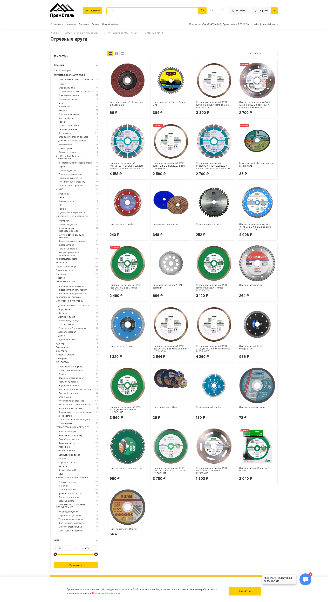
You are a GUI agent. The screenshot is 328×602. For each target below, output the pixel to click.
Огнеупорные (65, 148)
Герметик (63, 486)
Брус (60, 474)
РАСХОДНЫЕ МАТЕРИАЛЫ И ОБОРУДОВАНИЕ (70, 506)
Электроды (61, 358)
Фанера (62, 458)
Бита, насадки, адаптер (70, 435)
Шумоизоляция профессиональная (68, 229)
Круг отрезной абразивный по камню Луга (256, 164)
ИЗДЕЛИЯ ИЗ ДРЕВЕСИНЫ (69, 301)
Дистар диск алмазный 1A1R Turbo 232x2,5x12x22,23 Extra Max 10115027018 (255, 226)
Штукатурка (64, 133)
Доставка (84, 24)
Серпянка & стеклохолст (71, 378)
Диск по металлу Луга (165, 407)
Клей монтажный (67, 489)
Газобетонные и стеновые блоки (75, 162)
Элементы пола (66, 201)
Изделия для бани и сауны (72, 328)
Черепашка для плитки (165, 223)
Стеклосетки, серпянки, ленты (74, 185)
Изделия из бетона (68, 381)
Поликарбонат (65, 423)
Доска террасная (67, 332)
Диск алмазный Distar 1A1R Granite (254, 469)
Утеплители (64, 221)
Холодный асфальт (65, 354)
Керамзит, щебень (67, 129)
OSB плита (61, 351)
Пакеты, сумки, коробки (70, 530)
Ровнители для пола (68, 95)
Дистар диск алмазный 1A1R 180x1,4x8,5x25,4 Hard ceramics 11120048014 (213, 105)
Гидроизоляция (66, 245)
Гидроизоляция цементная (72, 293)
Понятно (245, 591)
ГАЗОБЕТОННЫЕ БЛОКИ (68, 297)
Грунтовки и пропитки (69, 493)
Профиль (63, 209)
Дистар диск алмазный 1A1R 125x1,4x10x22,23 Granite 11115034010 (125, 287)
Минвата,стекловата (66, 259)
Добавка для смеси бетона (72, 140)
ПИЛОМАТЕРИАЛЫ (66, 450)
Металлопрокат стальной (71, 400)
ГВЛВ (61, 197)
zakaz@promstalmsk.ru (266, 24)
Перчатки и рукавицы (69, 515)
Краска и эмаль (66, 501)
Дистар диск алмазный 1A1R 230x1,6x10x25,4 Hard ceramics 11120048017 (213, 348)
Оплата (95, 24)
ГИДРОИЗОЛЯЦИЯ (65, 281)
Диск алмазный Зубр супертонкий (250, 347)
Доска (61, 335)
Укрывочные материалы (70, 519)
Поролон (60, 278)
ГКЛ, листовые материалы (71, 181)
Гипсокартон (62, 347)
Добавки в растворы (68, 114)
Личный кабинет (111, 24)
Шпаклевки (64, 106)
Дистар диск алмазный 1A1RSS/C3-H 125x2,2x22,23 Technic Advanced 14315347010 (213, 165)
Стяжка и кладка (67, 152)
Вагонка (62, 313)
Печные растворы (67, 99)
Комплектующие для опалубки (74, 419)
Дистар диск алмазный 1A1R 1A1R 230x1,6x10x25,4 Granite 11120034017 (169, 470)
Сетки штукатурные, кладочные (74, 412)
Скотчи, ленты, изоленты (71, 523)
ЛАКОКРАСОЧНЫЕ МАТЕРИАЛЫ (72, 477)
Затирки (62, 110)
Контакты (71, 24)
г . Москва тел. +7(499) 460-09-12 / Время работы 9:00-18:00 (218, 24)
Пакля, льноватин (67, 248)
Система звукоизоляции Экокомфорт (71, 236)
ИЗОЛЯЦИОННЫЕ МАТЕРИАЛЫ (72, 216)
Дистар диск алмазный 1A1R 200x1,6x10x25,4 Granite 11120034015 (125, 409)
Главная (54, 32)
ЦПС (60, 103)
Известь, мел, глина (68, 125)
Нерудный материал (68, 385)
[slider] (55, 554)
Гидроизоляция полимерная (72, 290)
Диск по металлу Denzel (123, 528)
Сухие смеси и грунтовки (71, 212)
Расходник (64, 447)
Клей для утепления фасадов (73, 137)
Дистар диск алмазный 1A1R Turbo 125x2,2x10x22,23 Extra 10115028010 (169, 165)
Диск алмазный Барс (121, 346)
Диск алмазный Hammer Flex (126, 467)
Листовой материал (68, 393)
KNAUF (59, 189)
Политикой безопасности (106, 592)
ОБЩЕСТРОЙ (62, 362)
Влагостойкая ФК (67, 470)
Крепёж (62, 374)
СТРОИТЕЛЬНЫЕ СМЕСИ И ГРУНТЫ (74, 79)
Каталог (95, 10)
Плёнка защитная (67, 224)
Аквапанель (64, 193)
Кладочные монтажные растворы (75, 91)
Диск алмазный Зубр (250, 284)
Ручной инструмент (68, 439)
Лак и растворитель (68, 497)
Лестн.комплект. (66, 317)
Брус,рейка (64, 309)
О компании (56, 24)
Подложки (61, 274)
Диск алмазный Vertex (122, 223)
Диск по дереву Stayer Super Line (169, 103)
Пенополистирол (64, 270)
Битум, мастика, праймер (71, 241)
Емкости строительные (70, 526)
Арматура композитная (70, 408)
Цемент (62, 84)
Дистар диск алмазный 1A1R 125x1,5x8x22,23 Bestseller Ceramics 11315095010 (254, 105)
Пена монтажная (67, 482)
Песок (61, 122)
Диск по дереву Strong (208, 223)
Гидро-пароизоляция (66, 266)
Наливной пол (65, 144)
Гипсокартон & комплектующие (74, 389)
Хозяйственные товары (70, 370)
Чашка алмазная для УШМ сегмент (167, 286)
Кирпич (62, 166)
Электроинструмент (68, 431)
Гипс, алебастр (65, 118)
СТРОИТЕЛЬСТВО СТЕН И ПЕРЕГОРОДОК (69, 157)
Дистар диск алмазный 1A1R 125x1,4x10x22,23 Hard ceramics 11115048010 (170, 348)
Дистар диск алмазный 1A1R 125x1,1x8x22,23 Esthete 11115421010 (211, 470)
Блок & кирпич (65, 397)
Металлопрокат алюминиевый (74, 404)
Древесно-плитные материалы (74, 305)
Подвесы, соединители (70, 174)
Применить (75, 565)
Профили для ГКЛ (67, 170)
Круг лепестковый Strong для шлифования (126, 103)
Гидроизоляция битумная (71, 286)
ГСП (60, 205)
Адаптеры (61, 343)
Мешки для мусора (68, 511)
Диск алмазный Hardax (208, 407)
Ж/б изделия (65, 416)
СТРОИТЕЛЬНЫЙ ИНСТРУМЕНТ (121, 32)
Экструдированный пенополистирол (68, 253)
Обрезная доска (66, 462)
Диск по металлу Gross (252, 407)
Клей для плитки (67, 87)
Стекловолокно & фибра (70, 366)
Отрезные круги (66, 443)
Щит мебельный (66, 339)
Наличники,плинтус (68, 320)
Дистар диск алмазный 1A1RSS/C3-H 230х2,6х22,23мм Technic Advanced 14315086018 (127, 165)
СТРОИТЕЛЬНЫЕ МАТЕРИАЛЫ (81, 32)
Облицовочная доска (69, 455)
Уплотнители (62, 262)
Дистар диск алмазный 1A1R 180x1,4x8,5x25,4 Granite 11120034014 (211, 287)
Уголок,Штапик (66, 324)
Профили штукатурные (70, 178)
